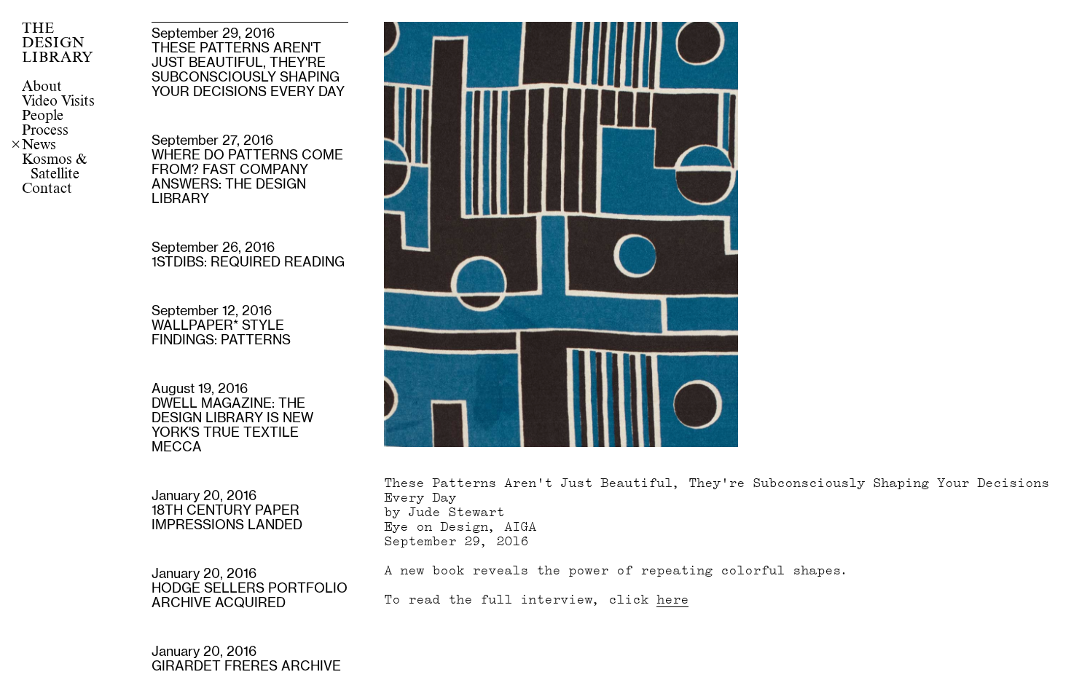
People (42, 116)
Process (45, 131)
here (672, 599)
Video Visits (58, 102)
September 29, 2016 (248, 63)
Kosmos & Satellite (54, 167)
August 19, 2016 (232, 418)
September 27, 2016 (247, 170)
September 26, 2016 (248, 255)
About (42, 87)
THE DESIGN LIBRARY (57, 44)
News (39, 145)
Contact (47, 189)
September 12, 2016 (221, 326)
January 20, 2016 (227, 511)
